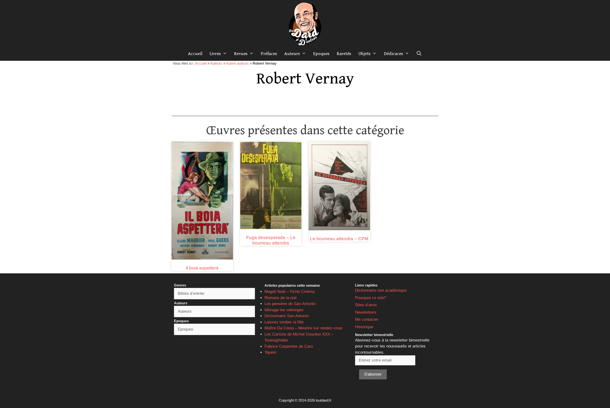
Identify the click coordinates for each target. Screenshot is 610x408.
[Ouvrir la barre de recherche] (419, 53)
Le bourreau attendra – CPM (339, 238)
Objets (364, 53)
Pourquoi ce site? (370, 298)
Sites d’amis (366, 305)
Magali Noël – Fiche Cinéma (289, 291)
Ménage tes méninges (284, 310)
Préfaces (269, 53)
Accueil (195, 53)
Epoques (321, 53)
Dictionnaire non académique (381, 290)
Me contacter (366, 319)
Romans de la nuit (280, 298)
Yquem (270, 352)
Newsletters (365, 312)
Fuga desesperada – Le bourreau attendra (270, 240)
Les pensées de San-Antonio (289, 303)
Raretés (344, 53)
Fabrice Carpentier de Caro (288, 346)
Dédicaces (393, 53)
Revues (241, 53)
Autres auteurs (237, 63)
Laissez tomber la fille (284, 322)
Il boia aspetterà (202, 267)
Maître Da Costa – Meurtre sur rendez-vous (303, 328)
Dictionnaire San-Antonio (286, 316)
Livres (215, 53)
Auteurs (292, 53)
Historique (364, 327)
